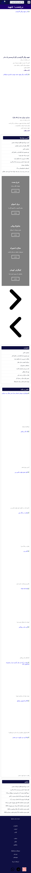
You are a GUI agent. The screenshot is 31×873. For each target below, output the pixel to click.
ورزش (15, 854)
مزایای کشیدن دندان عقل (23, 362)
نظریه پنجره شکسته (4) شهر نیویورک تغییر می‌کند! (17, 802)
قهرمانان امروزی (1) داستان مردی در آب (19, 799)
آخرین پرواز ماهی (25, 467)
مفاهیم (15, 844)
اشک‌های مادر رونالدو (24, 657)
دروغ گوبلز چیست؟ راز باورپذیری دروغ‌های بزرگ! (17, 793)
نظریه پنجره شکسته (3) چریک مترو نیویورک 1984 (17, 805)
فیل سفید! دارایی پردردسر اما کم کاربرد (19, 161)
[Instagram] (24, 869)
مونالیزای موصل (25, 165)
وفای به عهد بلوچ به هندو (23, 775)
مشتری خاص (26, 149)
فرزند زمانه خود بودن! (24, 155)
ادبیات (15, 829)
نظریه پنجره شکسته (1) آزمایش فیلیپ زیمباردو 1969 (16, 812)
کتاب (15, 832)
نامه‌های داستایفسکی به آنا (23, 168)
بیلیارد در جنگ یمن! (25, 546)
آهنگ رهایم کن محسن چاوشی (22, 145)
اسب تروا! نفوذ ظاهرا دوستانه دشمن (20, 142)
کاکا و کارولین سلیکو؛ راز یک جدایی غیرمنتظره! (19, 732)
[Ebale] (7, 869)
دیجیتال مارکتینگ (15, 850)
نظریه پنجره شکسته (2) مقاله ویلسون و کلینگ (18, 809)
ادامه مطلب (27, 70)
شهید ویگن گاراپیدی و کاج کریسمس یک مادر (16, 57)
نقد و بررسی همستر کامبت (22, 368)
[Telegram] (18, 869)
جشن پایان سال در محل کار (22, 378)
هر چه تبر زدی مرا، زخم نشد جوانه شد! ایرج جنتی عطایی (15, 171)
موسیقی (15, 857)
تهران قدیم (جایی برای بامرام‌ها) (21, 381)
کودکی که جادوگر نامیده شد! (23, 622)
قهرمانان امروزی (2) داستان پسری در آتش (19, 796)
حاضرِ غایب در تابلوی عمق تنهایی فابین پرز (19, 507)
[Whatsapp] (13, 869)
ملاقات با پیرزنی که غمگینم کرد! (21, 158)
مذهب (15, 838)
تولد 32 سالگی (25, 372)
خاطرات (15, 826)
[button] (29, 2)
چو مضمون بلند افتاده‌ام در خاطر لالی (20, 152)
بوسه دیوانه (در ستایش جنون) (22, 696)
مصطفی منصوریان (24, 365)
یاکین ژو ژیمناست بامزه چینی (22, 583)
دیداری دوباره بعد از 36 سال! (21, 117)
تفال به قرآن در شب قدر (23, 375)
